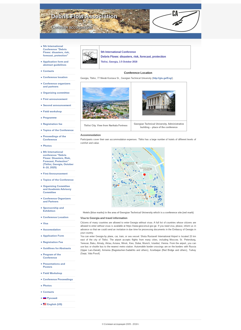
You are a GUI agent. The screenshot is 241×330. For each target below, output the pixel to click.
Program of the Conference (52, 256)
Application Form (53, 235)
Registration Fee (53, 242)
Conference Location (55, 217)
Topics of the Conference (58, 130)
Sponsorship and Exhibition (53, 209)
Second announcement (57, 105)
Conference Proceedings (58, 279)
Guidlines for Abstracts (57, 248)
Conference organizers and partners (56, 85)
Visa (45, 223)
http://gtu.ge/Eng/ (162, 78)
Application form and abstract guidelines (55, 63)
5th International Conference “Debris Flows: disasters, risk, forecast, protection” (56, 51)
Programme (50, 117)
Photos (47, 145)
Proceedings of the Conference (54, 138)
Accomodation (52, 229)
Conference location (55, 77)
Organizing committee (56, 92)
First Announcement (55, 173)
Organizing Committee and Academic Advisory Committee (57, 189)
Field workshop (52, 111)
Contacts (48, 71)
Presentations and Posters (54, 265)
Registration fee (52, 124)
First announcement (55, 99)
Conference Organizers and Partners (57, 200)
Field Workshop (52, 273)
